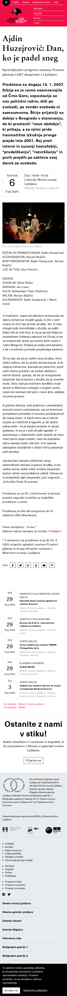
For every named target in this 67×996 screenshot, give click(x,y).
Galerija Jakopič (11, 920)
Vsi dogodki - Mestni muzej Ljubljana (24, 704)
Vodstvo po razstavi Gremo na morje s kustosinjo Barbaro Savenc (40, 687)
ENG (56, 2)
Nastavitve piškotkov (35, 990)
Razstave (38, 8)
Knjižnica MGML (13, 853)
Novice (37, 18)
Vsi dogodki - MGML (15, 707)
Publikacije (10, 875)
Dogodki (38, 13)
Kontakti (25, 2)
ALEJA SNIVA (27, 667)
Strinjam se (11, 990)
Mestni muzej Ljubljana (16, 903)
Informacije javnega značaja (19, 860)
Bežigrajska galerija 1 (15, 947)
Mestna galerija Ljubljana (17, 912)
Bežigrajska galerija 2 (15, 955)
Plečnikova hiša (11, 938)
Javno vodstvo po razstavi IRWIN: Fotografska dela (38, 646)
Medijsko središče (14, 856)
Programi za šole (13, 881)
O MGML (15, 2)
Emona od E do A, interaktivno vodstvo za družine (37, 624)
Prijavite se (33, 760)
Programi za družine (15, 884)
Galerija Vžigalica (12, 929)
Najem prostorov (13, 850)
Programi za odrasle (15, 888)
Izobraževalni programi (41, 2)
